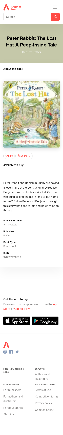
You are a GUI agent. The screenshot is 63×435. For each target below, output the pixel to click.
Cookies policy (44, 410)
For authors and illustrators (13, 399)
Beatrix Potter (31, 52)
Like (10, 156)
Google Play (21, 309)
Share (24, 155)
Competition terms (46, 396)
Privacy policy (43, 403)
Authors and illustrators (42, 376)
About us (8, 414)
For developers (13, 408)
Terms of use (43, 390)
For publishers (12, 390)
